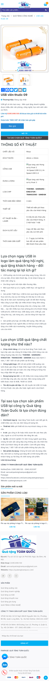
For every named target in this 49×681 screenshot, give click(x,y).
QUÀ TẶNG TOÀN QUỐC (16, 657)
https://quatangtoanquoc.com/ (21, 570)
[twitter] (3, 575)
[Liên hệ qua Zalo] (5, 665)
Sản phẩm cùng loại (14, 492)
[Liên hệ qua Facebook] (5, 657)
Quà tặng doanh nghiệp (10, 591)
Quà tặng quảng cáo (9, 588)
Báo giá (12, 126)
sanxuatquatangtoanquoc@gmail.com (22, 566)
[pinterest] (16, 575)
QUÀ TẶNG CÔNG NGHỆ (11, 605)
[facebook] (9, 575)
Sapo (29, 673)
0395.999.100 (16, 563)
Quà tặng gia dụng (8, 602)
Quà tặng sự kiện (8, 595)
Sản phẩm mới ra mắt (11, 486)
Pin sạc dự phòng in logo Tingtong (14, 523)
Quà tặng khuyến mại (9, 598)
